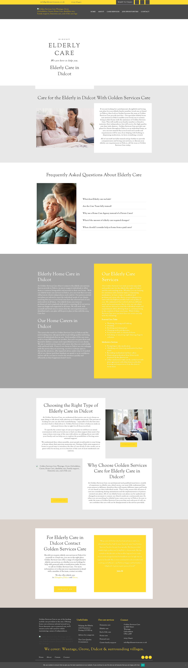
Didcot (66, 577)
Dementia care (105, 625)
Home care (104, 635)
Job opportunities (130, 12)
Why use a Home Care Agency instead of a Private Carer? (108, 213)
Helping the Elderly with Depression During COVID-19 (85, 628)
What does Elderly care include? (97, 199)
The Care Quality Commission (84, 641)
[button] (113, 199)
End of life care (105, 632)
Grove (75, 577)
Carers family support (108, 642)
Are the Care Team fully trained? (97, 206)
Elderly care (104, 628)
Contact (145, 12)
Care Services (113, 12)
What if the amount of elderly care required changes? (106, 220)
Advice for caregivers (86, 635)
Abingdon (58, 577)
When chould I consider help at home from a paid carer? (107, 227)
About (101, 12)
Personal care (104, 639)
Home (93, 12)
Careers (57, 657)
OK (143, 665)
